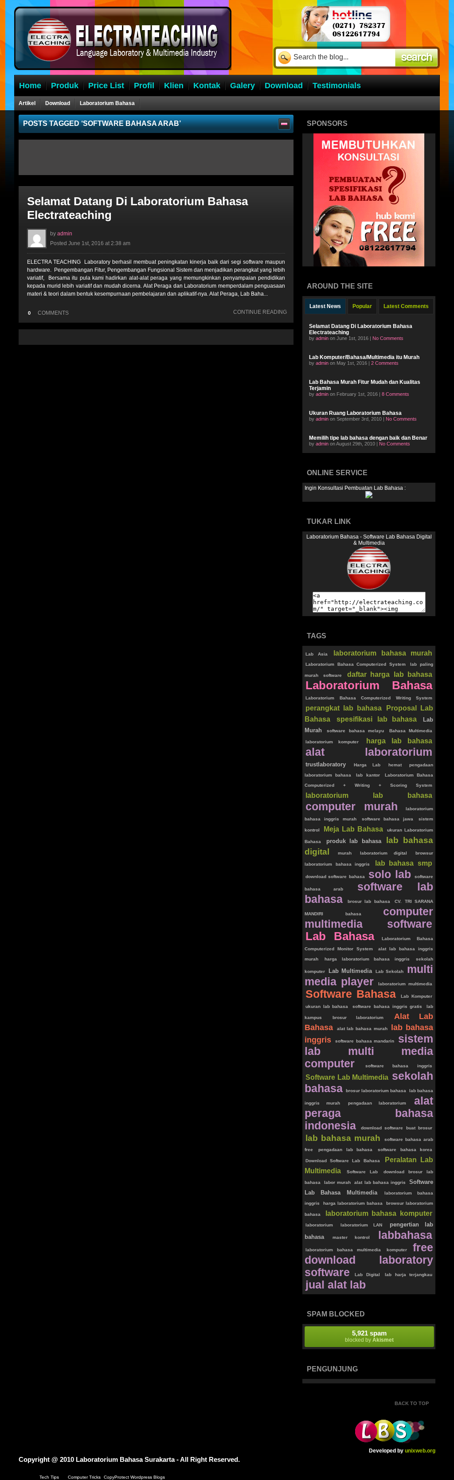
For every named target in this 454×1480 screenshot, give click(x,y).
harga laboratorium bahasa (353, 1203)
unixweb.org (420, 1451)
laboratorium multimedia (405, 983)
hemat (395, 764)
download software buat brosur (397, 1127)
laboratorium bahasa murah (382, 653)
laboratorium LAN (361, 1224)
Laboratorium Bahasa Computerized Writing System (368, 697)
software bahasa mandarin (365, 1041)
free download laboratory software (369, 1260)
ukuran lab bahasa (326, 1006)
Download (57, 103)
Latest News (325, 306)
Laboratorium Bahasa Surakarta (125, 1459)
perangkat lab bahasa (343, 708)
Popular (362, 306)
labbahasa (405, 1235)
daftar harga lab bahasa (389, 674)
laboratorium (319, 1224)
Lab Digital (367, 1274)
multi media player (369, 975)
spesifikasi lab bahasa (377, 719)
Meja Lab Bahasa (353, 829)
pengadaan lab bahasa (345, 1149)
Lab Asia (316, 654)
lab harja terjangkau (408, 1274)
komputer (397, 1249)
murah (345, 853)
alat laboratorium (368, 752)
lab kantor (368, 775)
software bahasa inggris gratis (387, 1006)
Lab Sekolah (389, 971)
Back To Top (412, 1403)
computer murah (351, 806)
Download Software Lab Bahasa (342, 1160)
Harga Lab (367, 764)
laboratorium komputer (332, 741)
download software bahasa (335, 876)
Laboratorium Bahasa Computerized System (355, 664)
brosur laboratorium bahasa (376, 1090)
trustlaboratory (325, 764)
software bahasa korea (405, 1149)
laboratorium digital (383, 853)
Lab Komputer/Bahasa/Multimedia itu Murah (364, 357)
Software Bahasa (350, 994)
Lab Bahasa (339, 936)
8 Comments (395, 394)
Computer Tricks (84, 1477)
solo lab (389, 874)
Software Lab (362, 1171)
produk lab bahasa (353, 841)
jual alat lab (335, 1285)
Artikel (27, 103)
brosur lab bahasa (369, 901)
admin (64, 233)
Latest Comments (406, 306)
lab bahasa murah (342, 1138)
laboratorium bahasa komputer (378, 1213)
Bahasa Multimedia (410, 730)
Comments (48, 313)
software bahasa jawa (388, 818)
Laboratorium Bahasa (107, 103)
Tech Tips (49, 1477)
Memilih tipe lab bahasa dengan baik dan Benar (368, 438)
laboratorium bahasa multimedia (343, 1249)
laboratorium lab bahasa (368, 795)
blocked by (369, 1336)
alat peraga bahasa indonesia (369, 1113)
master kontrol (351, 1237)
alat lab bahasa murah (362, 1028)
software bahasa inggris (398, 1065)
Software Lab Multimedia (346, 1077)
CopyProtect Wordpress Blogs (134, 1477)
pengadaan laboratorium (377, 1103)
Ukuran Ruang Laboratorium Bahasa (355, 413)
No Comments (387, 338)
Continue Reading (260, 312)
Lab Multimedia (350, 971)
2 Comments (385, 363)
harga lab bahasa (399, 741)
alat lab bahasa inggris (379, 1182)
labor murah (337, 1182)
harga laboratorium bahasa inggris (367, 959)
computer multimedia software (369, 918)
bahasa (353, 913)
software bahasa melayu (355, 730)
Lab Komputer (416, 996)
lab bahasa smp (403, 863)
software (332, 675)
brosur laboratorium (358, 1017)
